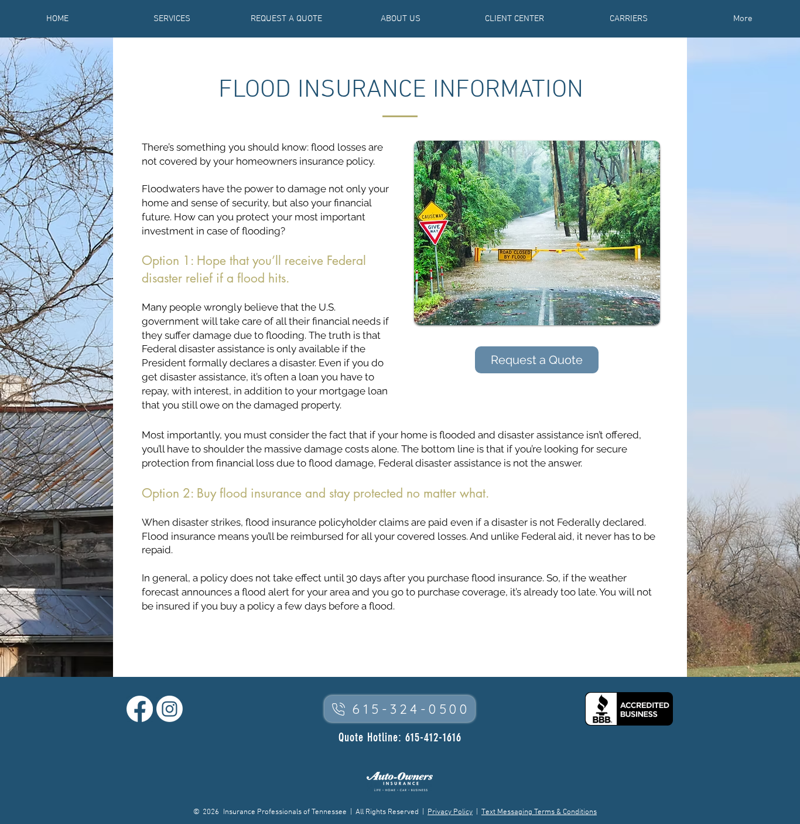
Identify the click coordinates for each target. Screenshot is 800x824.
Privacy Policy (450, 812)
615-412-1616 (433, 737)
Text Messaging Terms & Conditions (539, 812)
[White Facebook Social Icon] (140, 709)
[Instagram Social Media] (169, 709)
